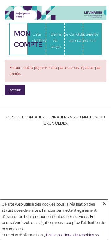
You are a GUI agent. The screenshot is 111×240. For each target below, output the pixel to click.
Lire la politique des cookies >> (72, 235)
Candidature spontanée (76, 37)
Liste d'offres (39, 37)
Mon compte (20, 39)
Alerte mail (93, 37)
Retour (15, 90)
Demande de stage (57, 41)
